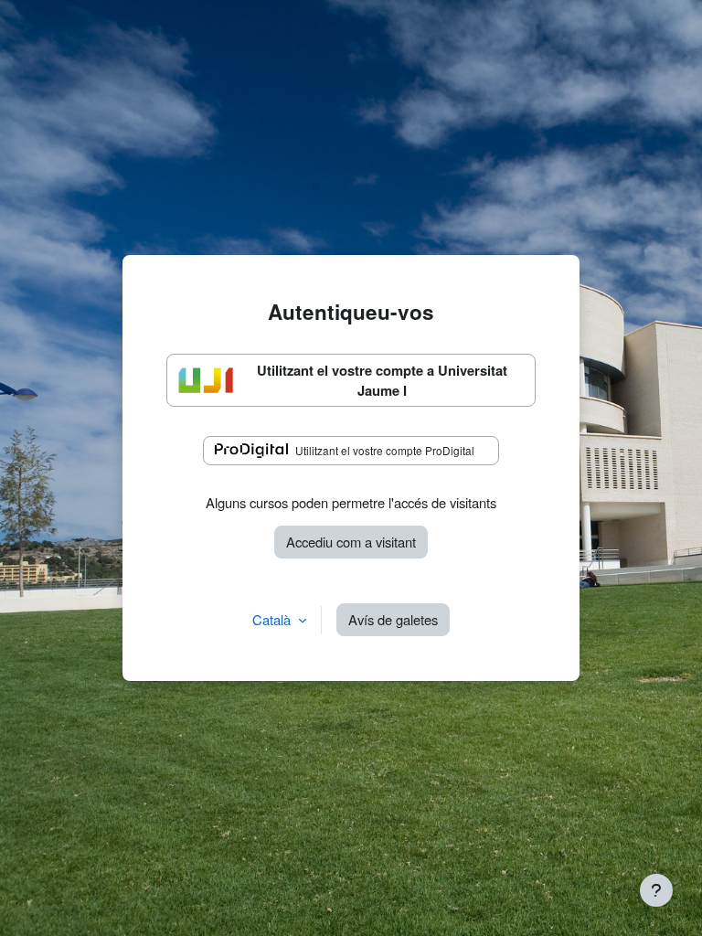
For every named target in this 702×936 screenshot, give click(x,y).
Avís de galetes (393, 619)
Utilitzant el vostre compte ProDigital (384, 450)
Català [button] (273, 619)
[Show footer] (656, 890)
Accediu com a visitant (351, 541)
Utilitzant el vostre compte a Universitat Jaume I (382, 380)
